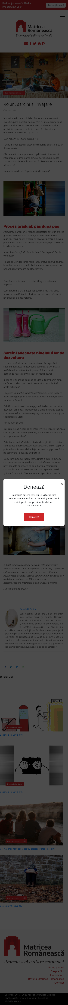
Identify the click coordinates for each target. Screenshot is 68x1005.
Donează (34, 516)
